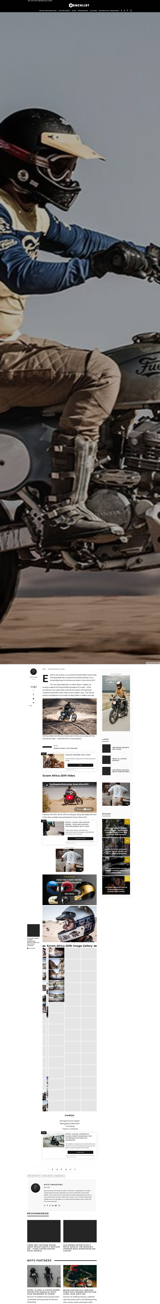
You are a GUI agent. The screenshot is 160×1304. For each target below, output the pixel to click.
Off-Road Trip (90, 338)
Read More (32, 948)
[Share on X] (57, 1169)
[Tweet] (33, 698)
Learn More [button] (80, 1152)
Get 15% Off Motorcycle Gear (40, 0)
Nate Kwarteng (60, 338)
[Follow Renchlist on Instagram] (124, 10)
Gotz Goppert (75, 1121)
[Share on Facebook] (53, 1169)
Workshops (83, 10)
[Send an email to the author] (59, 1205)
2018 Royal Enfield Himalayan (66, 687)
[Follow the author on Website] (45, 1205)
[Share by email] (66, 1169)
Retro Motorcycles (48, 10)
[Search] (131, 10)
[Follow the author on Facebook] (47, 1205)
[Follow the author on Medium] (56, 1205)
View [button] (80, 765)
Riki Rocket (75, 1124)
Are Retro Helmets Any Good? (120, 748)
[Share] (33, 694)
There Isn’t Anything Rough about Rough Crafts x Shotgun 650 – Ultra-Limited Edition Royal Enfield (43, 1248)
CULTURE (93, 10)
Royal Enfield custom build (86, 675)
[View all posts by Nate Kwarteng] (35, 1192)
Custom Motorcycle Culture (76, 338)
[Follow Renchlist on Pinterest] (127, 10)
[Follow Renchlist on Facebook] (121, 10)
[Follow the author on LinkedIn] (53, 1205)
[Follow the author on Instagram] (50, 1205)
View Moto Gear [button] (80, 838)
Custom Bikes (64, 10)
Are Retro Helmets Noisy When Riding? (121, 771)
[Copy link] (70, 1169)
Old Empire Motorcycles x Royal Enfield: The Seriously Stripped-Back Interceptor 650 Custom (79, 1248)
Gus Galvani (70, 1126)
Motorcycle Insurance (109, 10)
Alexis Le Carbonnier (70, 1129)
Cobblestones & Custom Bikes (66, 748)
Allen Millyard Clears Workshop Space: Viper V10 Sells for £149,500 (33, 942)
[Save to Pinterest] (61, 1169)
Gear (74, 10)
